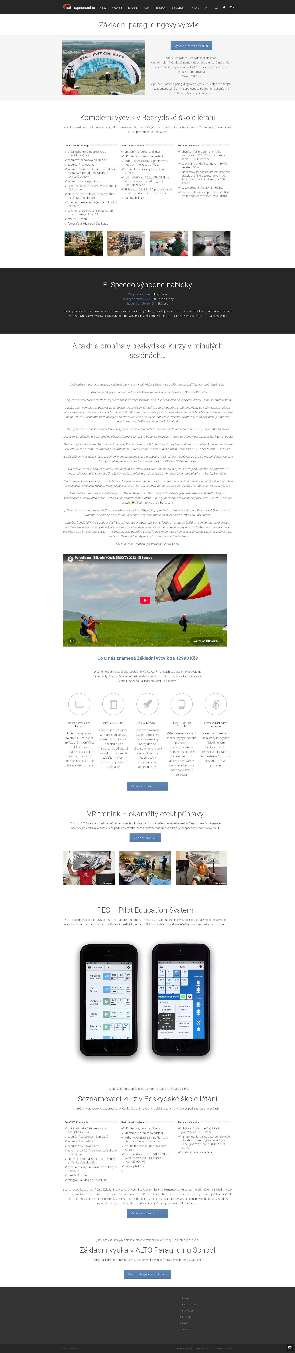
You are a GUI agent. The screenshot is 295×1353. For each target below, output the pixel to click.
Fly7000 (195, 7)
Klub (146, 7)
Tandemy (133, 7)
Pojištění (186, 1322)
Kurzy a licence (189, 1304)
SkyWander (178, 7)
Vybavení (117, 7)
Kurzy (103, 7)
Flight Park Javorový (184, 1348)
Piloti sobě (187, 1316)
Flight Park (160, 7)
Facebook (218, 1348)
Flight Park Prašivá (203, 1348)
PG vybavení (188, 1310)
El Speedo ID (188, 1298)
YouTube (229, 1348)
